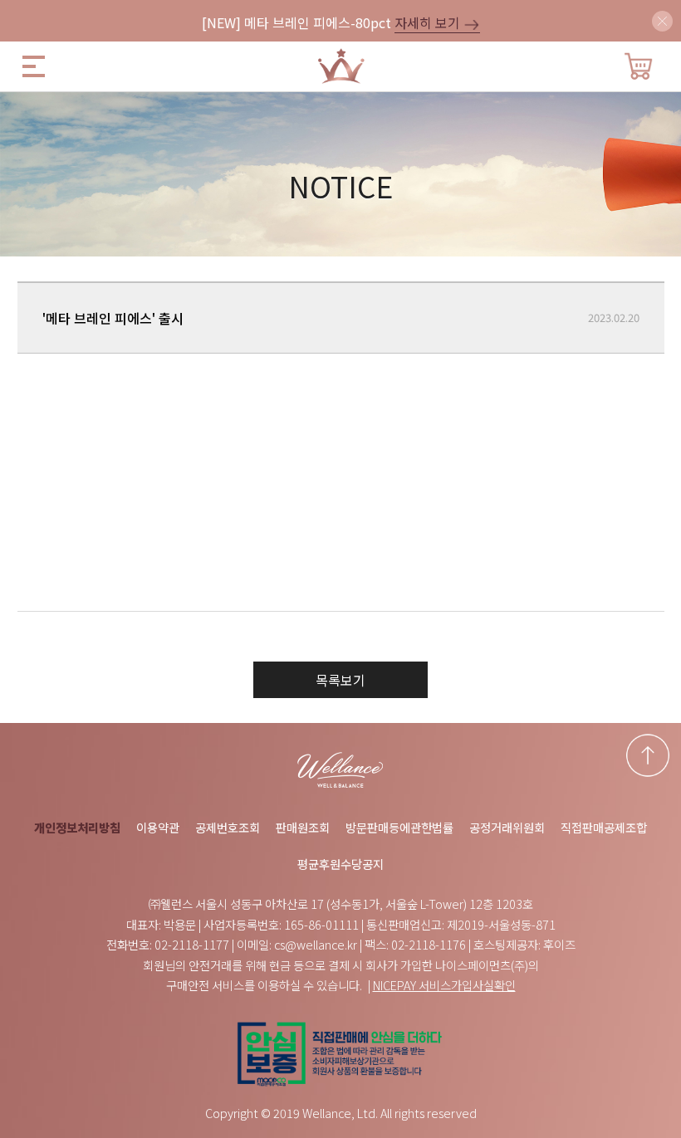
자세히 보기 (428, 22)
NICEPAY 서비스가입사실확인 (444, 985)
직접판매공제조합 (604, 827)
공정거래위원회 (507, 827)
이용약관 (157, 827)
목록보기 (340, 680)
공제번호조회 (227, 827)
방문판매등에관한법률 (399, 827)
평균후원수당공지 (340, 863)
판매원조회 (303, 827)
